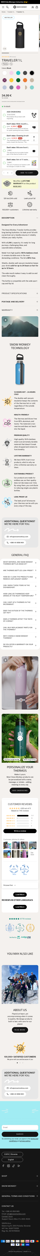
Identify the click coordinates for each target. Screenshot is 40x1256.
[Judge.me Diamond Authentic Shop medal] (14, 869)
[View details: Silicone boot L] (34, 151)
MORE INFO (17, 186)
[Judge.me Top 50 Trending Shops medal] (20, 928)
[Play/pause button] (5, 320)
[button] (3, 7)
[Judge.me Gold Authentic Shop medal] (30, 928)
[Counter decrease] (4, 173)
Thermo (5, 64)
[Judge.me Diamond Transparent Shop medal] (24, 869)
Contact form (7, 1216)
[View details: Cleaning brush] (34, 139)
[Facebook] (3, 1166)
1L (11, 64)
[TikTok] (13, 1166)
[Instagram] (8, 1166)
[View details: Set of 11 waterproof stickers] (34, 163)
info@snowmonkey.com (16, 1214)
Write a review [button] (20, 831)
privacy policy (25, 1141)
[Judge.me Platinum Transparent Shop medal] (10, 928)
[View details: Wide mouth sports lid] (34, 127)
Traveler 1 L (10, 12)
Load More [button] (20, 895)
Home (3, 12)
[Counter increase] (12, 173)
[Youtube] (18, 1166)
